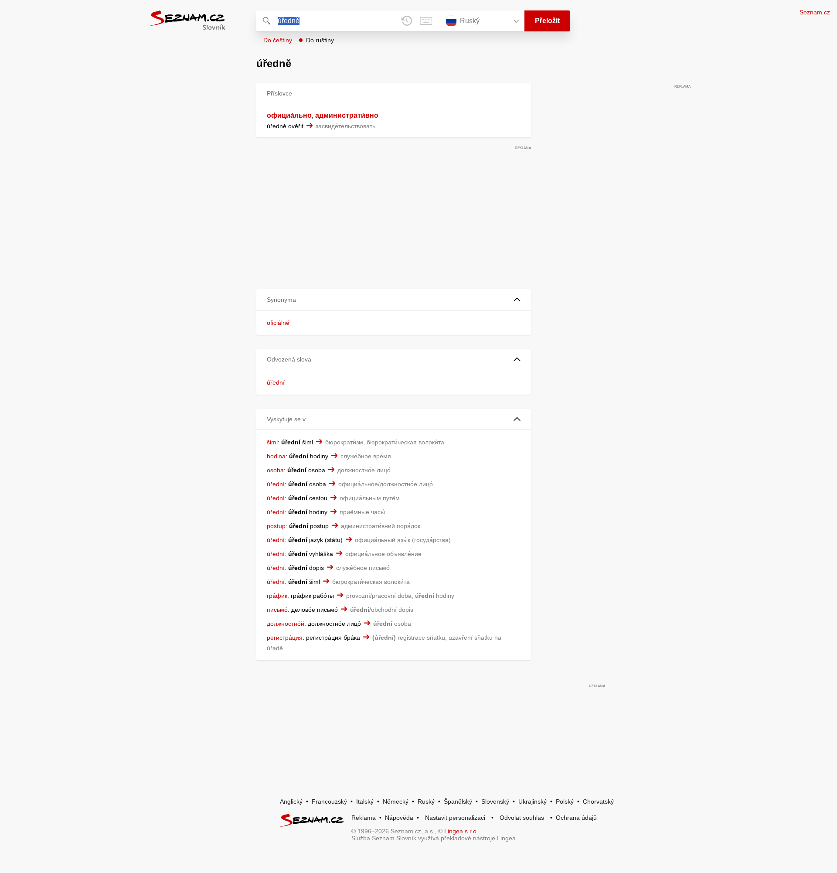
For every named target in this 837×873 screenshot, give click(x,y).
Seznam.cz (815, 12)
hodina (276, 456)
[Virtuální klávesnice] (426, 20)
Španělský (458, 801)
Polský (565, 801)
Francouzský (329, 801)
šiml (272, 442)
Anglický (291, 801)
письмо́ (277, 609)
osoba (275, 470)
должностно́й (285, 623)
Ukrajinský (532, 801)
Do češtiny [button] (277, 40)
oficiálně (278, 322)
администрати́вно (346, 115)
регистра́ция (285, 637)
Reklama (363, 817)
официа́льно (289, 115)
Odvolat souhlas (522, 817)
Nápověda (399, 817)
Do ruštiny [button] (320, 40)
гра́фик (277, 595)
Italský (365, 801)
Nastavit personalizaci (455, 817)
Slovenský (495, 801)
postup (276, 525)
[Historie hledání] (406, 20)
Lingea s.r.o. (461, 831)
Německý (395, 801)
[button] (393, 299)
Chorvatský (598, 801)
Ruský (426, 801)
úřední (276, 382)
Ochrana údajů (576, 817)
